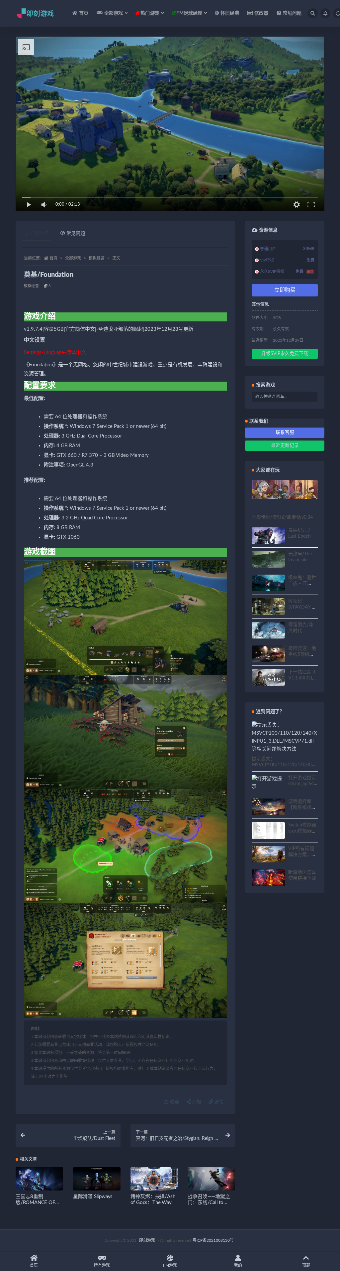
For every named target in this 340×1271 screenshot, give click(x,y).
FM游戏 (170, 1265)
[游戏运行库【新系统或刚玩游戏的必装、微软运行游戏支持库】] (268, 808)
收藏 (174, 1102)
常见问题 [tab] (75, 233)
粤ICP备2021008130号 (213, 1240)
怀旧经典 (229, 13)
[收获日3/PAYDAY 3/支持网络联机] (268, 607)
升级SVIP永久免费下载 (284, 353)
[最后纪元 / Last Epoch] (268, 539)
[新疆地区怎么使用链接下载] (268, 878)
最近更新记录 (285, 445)
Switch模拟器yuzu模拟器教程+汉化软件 (302, 831)
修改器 (261, 13)
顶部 (306, 1265)
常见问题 (292, 13)
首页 (83, 13)
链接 (218, 1102)
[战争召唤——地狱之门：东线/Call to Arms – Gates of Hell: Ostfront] (211, 1180)
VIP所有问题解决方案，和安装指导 (302, 854)
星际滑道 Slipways (93, 1196)
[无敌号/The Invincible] (268, 560)
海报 (196, 1102)
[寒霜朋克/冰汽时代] (268, 631)
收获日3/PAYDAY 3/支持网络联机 (302, 607)
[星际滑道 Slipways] (97, 1180)
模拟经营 (97, 258)
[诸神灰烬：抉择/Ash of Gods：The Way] (154, 1180)
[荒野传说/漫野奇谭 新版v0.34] (285, 489)
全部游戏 (73, 258)
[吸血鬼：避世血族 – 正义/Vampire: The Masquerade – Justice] (268, 584)
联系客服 (285, 432)
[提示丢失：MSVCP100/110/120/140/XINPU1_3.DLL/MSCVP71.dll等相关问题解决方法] (285, 737)
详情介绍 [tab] (39, 233)
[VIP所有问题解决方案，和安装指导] (268, 855)
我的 (238, 1265)
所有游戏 (102, 1265)
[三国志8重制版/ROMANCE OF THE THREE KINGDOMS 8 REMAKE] (39, 1182)
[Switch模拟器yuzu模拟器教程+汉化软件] (268, 834)
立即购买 (285, 290)
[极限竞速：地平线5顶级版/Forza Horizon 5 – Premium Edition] (268, 654)
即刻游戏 (147, 1240)
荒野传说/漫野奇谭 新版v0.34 (282, 517)
